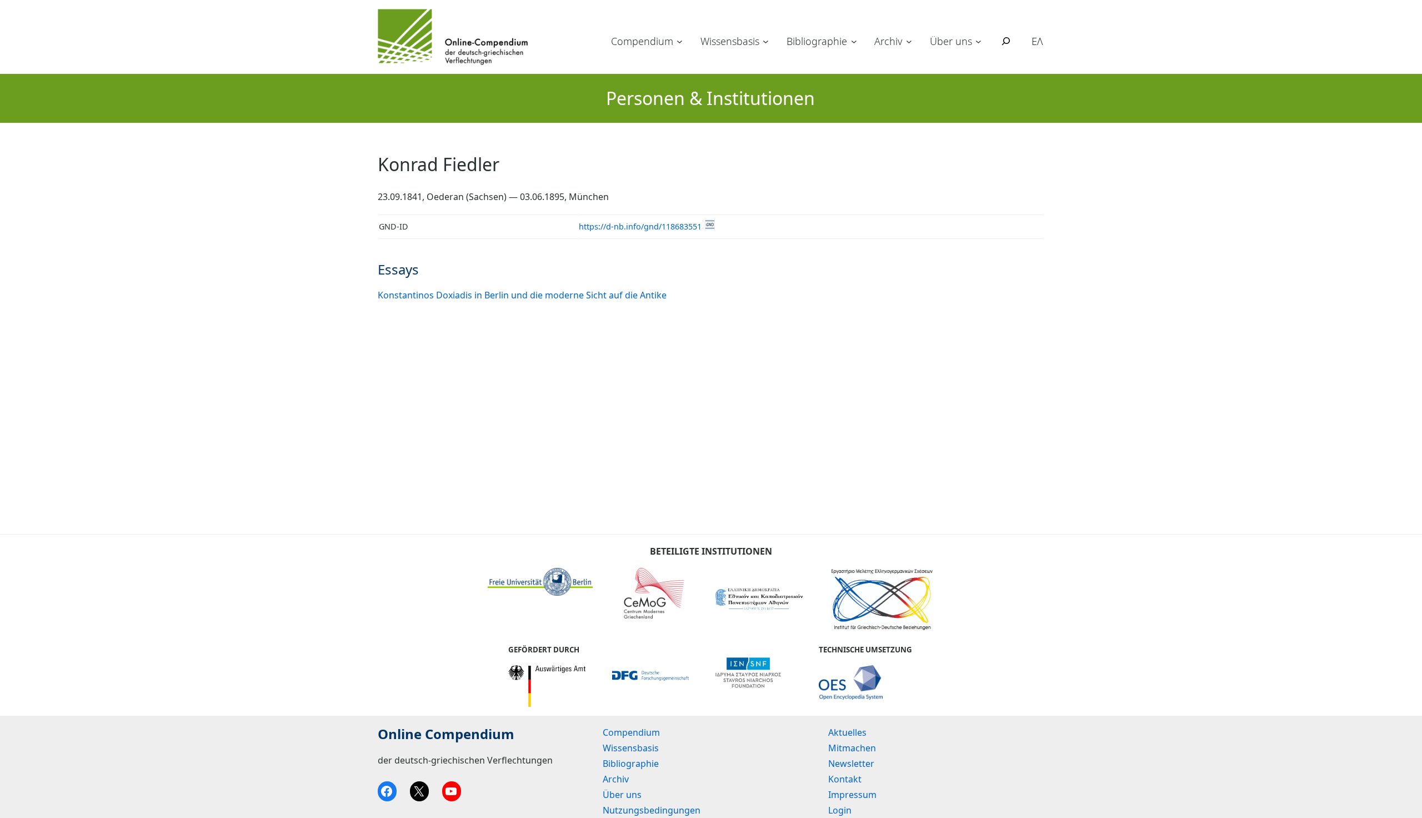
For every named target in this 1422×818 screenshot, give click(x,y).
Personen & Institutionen (710, 98)
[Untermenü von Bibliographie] (854, 41)
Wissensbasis (729, 41)
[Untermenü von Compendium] (680, 41)
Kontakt (845, 779)
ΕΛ (1037, 41)
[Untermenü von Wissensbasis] (766, 41)
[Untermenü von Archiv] (909, 41)
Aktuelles (847, 732)
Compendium (642, 41)
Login (840, 810)
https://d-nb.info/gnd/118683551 (640, 226)
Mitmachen (852, 748)
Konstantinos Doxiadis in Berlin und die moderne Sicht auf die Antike (522, 295)
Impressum (852, 795)
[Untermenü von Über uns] (978, 41)
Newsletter (851, 763)
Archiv (888, 41)
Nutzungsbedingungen (651, 810)
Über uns (951, 41)
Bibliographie (817, 41)
